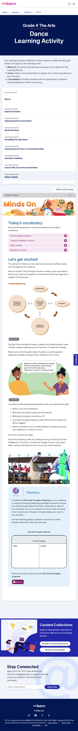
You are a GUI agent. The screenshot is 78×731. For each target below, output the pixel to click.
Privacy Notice (52, 723)
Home (4, 12)
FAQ (46, 725)
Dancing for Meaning (13, 158)
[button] (76, 360)
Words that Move (12, 130)
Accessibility (36, 725)
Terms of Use (66, 723)
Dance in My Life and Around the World (21, 168)
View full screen (64, 189)
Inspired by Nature (12, 111)
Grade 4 (15, 12)
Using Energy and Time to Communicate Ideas (24, 149)
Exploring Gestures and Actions (18, 121)
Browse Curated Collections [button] (55, 644)
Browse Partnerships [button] (55, 650)
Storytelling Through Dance (16, 139)
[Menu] (74, 3)
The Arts (27, 12)
